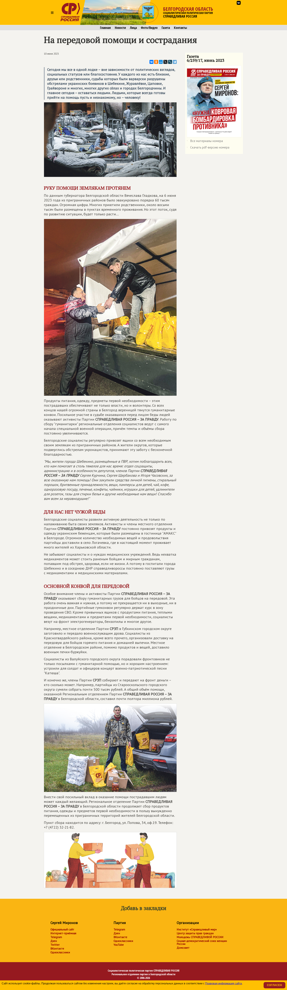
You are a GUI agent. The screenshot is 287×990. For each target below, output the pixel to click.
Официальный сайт (62, 929)
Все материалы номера (205, 141)
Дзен (53, 940)
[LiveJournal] (170, 62)
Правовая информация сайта (223, 983)
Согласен (274, 985)
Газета (166, 28)
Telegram (56, 937)
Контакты (180, 28)
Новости (120, 28)
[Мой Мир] (161, 62)
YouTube (119, 944)
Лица (133, 28)
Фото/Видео (149, 28)
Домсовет (183, 947)
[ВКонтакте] (151, 62)
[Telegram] (175, 62)
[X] (165, 62)
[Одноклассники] (156, 62)
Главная (105, 28)
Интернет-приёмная (63, 933)
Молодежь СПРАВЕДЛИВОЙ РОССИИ (200, 937)
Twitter (55, 944)
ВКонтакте (57, 948)
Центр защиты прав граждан (195, 933)
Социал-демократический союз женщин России (202, 942)
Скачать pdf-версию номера (208, 148)
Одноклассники (60, 952)
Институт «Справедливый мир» (197, 929)
